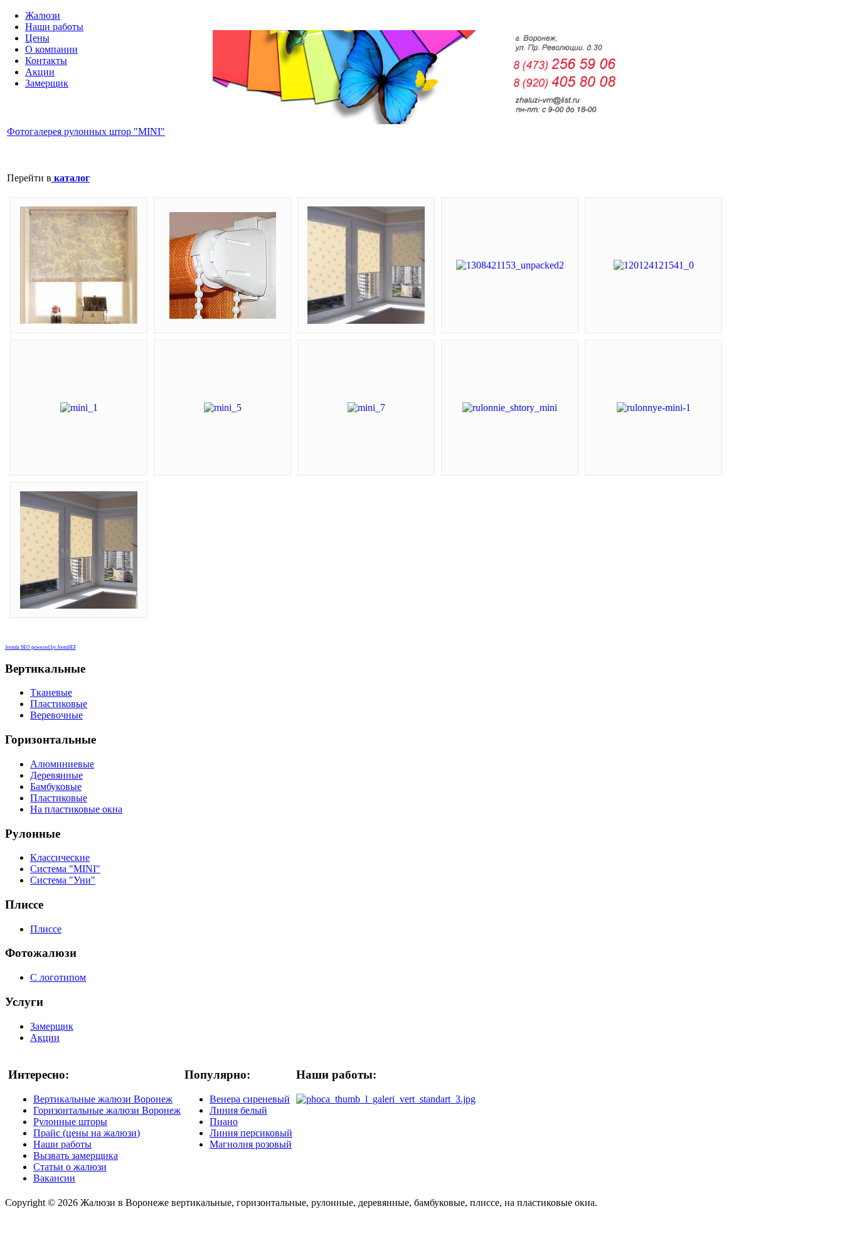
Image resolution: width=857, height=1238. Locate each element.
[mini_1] (79, 407)
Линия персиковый (251, 1133)
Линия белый (238, 1110)
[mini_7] (366, 407)
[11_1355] (222, 315)
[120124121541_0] (654, 265)
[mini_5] (223, 407)
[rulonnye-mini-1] (654, 407)
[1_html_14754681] (78, 320)
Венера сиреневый (250, 1099)
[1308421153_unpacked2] (510, 265)
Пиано (224, 1121)
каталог (72, 178)
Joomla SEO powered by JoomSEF (40, 647)
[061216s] (366, 320)
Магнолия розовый (251, 1144)
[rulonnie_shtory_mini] (509, 407)
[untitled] (78, 605)
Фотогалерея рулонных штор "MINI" (86, 131)
